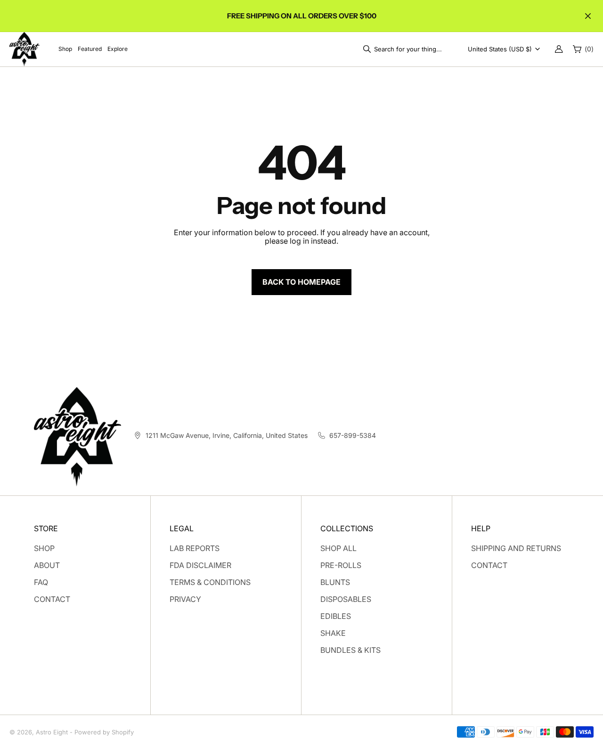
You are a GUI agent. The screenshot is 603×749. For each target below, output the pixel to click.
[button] (405, 49)
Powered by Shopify (104, 732)
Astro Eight (52, 732)
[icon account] (558, 49)
